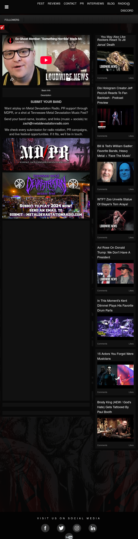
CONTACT (70, 3)
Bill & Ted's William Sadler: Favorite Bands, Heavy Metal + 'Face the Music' (115, 151)
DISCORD (127, 10)
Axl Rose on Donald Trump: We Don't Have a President (113, 252)
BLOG (111, 3)
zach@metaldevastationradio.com (46, 123)
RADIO (122, 3)
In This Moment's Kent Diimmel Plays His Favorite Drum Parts (115, 305)
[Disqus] (46, 267)
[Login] (128, 3)
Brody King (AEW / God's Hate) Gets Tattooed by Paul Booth (114, 407)
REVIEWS (54, 3)
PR (82, 3)
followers (12, 19)
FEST (40, 3)
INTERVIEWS (95, 3)
